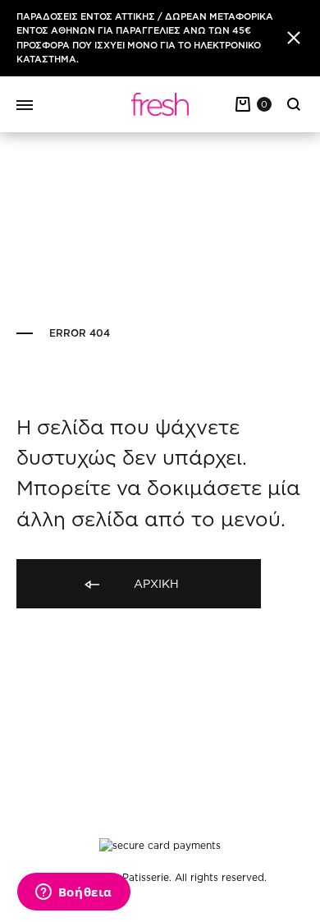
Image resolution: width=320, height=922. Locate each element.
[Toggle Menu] (24, 106)
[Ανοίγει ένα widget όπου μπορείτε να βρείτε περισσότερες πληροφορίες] (73, 893)
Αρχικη (154, 583)
